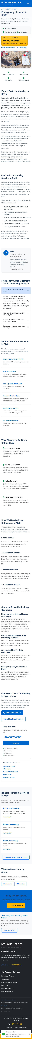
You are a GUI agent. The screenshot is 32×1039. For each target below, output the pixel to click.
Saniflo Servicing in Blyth (11, 408)
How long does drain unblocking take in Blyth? (13, 314)
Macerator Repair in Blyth (11, 396)
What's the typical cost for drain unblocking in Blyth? (13, 320)
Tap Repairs (7, 769)
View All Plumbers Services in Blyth (16, 857)
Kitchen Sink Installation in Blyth (13, 359)
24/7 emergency (21, 47)
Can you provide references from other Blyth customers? (14, 327)
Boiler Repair (7, 774)
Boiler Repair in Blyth (9, 371)
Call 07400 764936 (13, 713)
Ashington (21, 884)
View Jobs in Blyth (9, 930)
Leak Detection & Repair (11, 771)
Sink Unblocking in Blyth (10, 420)
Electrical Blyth (5, 1002)
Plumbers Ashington (18, 1008)
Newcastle (8, 884)
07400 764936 (16, 906)
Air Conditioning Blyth (23, 1002)
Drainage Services (9, 777)
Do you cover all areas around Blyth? (13, 290)
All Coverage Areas (6, 1011)
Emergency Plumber (9, 766)
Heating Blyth (13, 1002)
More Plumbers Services (13, 719)
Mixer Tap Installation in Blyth (12, 384)
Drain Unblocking (7, 991)
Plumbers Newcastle (6, 1008)
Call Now (16, 743)
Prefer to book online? (8, 47)
